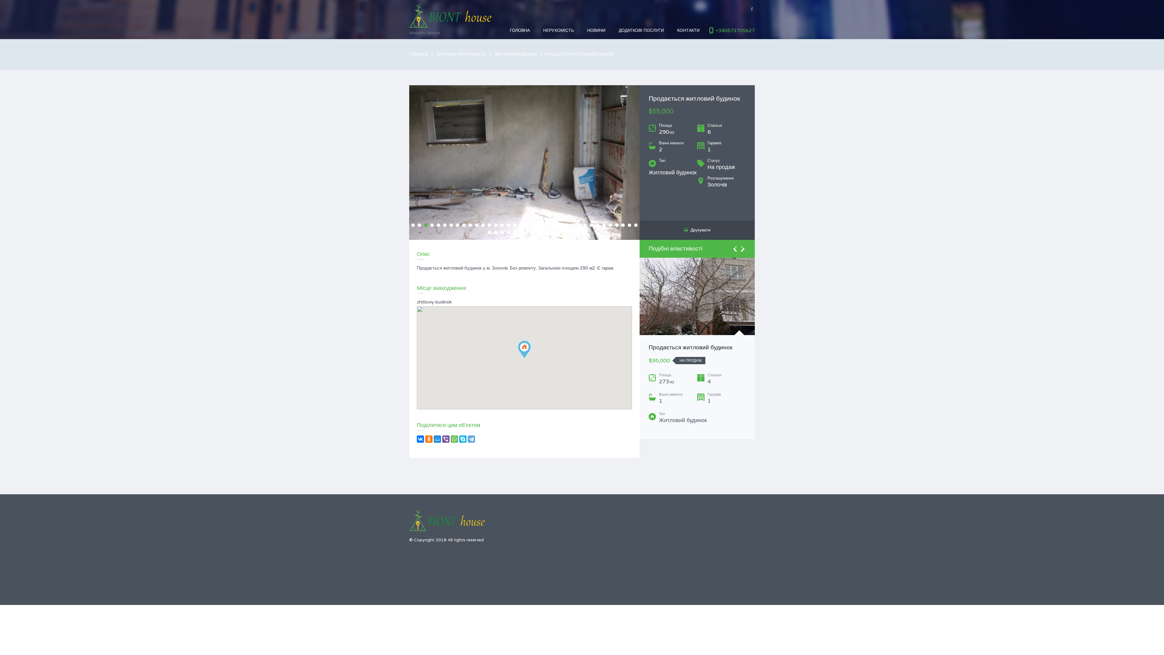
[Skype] (463, 439)
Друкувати (699, 230)
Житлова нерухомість (461, 54)
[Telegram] (471, 439)
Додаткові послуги (641, 30)
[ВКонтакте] (420, 439)
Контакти (688, 30)
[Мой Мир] (437, 439)
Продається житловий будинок (690, 347)
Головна (520, 30)
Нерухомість (558, 30)
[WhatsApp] (454, 439)
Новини (596, 30)
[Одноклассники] (429, 439)
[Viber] (446, 439)
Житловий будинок (516, 54)
